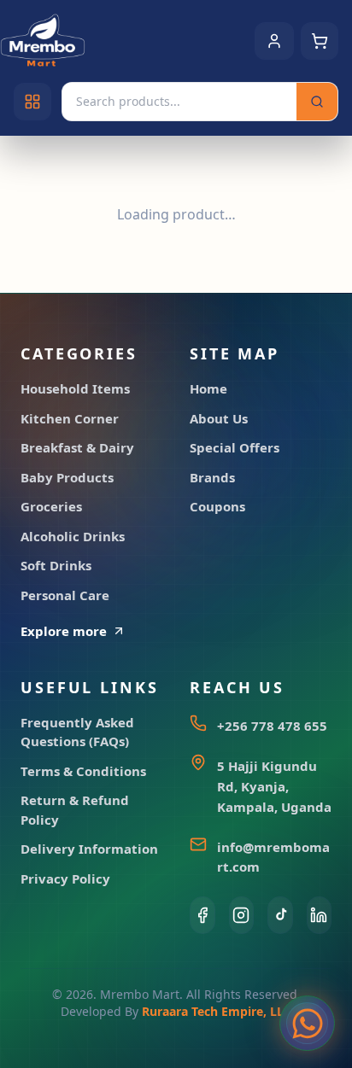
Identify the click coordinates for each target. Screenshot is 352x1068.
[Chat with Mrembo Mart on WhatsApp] (307, 1023)
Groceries (51, 506)
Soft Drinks (56, 565)
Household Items (75, 388)
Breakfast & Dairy (77, 447)
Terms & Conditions (83, 770)
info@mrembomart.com (273, 856)
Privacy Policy (65, 878)
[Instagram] (242, 915)
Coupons (217, 506)
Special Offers (234, 447)
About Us (219, 418)
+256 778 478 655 (272, 725)
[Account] (274, 41)
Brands (212, 477)
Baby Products (67, 477)
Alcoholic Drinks (73, 536)
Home (208, 388)
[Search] (316, 101)
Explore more (64, 630)
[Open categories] (32, 101)
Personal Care (65, 595)
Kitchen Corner (70, 418)
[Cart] (319, 41)
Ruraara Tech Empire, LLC (216, 1011)
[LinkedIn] (319, 915)
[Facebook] (202, 915)
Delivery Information (89, 848)
